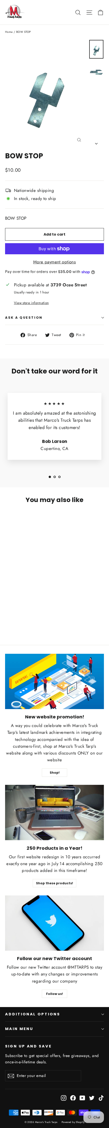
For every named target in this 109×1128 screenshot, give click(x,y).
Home (9, 32)
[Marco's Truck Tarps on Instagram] (63, 1097)
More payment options (54, 262)
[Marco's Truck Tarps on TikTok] (101, 1097)
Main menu (19, 1028)
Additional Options (32, 1014)
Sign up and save (28, 1046)
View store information (31, 302)
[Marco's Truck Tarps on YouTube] (82, 1097)
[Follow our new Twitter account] (54, 923)
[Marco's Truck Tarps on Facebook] (73, 1097)
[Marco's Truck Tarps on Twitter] (92, 1097)
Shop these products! (54, 883)
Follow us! (54, 994)
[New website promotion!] (54, 681)
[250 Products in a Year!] (54, 812)
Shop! (55, 772)
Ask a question (24, 317)
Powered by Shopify (73, 1122)
